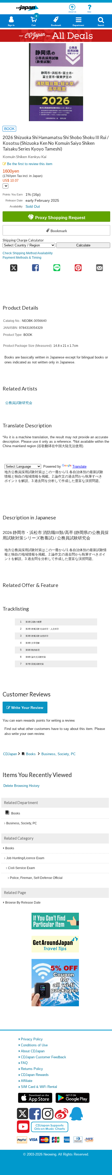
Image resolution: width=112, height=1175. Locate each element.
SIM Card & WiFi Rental (39, 1087)
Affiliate (26, 1081)
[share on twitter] (14, 266)
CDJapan (10, 754)
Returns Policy (32, 1069)
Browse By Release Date (23, 902)
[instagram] (48, 1113)
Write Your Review (26, 708)
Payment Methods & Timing (22, 257)
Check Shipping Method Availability (28, 253)
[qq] (76, 1113)
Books (31, 754)
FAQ (24, 1063)
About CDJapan (33, 1051)
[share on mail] (99, 266)
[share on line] (56, 266)
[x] (22, 1113)
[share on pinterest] (78, 266)
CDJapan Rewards (35, 1075)
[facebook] (35, 1113)
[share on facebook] (35, 266)
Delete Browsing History (21, 786)
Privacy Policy (32, 1039)
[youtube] (23, 1126)
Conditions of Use (34, 1045)
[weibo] (61, 1113)
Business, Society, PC (58, 754)
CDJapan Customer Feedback (43, 1057)
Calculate (83, 245)
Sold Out (33, 206)
